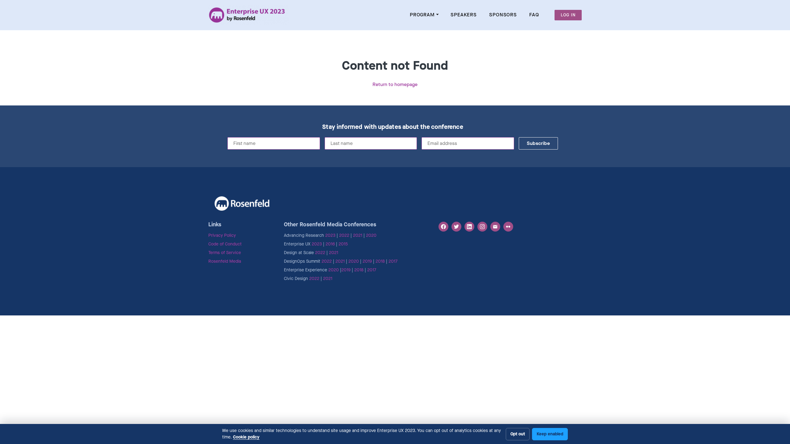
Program (422, 14)
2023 (330, 235)
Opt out (517, 434)
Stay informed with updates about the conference (392, 127)
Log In (568, 15)
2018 (380, 261)
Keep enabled (550, 434)
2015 (343, 244)
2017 (393, 261)
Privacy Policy (222, 235)
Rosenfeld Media (224, 261)
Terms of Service (224, 253)
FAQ (534, 14)
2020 (371, 235)
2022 (344, 235)
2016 (330, 244)
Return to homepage (395, 84)
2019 (367, 261)
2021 (357, 235)
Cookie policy (246, 437)
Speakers (464, 14)
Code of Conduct (225, 244)
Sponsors (503, 14)
